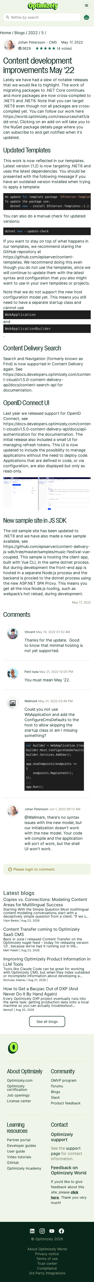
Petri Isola (31, 671)
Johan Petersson (31, 42)
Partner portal (18, 1140)
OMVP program (64, 1080)
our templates (71, 160)
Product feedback (66, 1103)
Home (5, 32)
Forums (57, 1086)
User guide (16, 1151)
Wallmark (30, 701)
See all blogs (47, 1021)
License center (19, 1101)
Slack (55, 1097)
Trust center (47, 1263)
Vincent (29, 632)
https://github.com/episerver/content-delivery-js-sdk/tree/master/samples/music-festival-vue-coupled (47, 551)
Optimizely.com (20, 1080)
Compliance (47, 1268)
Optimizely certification (17, 1088)
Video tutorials (19, 1157)
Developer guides (21, 1145)
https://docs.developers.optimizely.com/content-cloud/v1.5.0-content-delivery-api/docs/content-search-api (47, 379)
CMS (53, 42)
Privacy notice (47, 1254)
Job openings (18, 1095)
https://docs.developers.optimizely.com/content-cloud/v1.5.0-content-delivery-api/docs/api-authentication (47, 429)
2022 (33, 32)
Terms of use (47, 1258)
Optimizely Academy (24, 1168)
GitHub (13, 1162)
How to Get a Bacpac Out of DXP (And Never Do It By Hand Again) (40, 991)
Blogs (19, 32)
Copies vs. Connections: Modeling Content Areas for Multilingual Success (45, 902)
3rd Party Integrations (47, 1273)
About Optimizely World (47, 1249)
